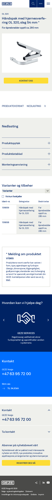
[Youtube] (48, 482)
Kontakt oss (26, 80)
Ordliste (34, 494)
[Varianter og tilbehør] (26, 191)
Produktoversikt (13, 106)
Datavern (29, 491)
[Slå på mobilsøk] (40, 3)
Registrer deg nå (26, 463)
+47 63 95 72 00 (16, 373)
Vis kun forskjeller (13, 196)
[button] (2, 320)
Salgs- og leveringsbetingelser (13, 491)
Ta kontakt (8, 431)
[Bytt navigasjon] (48, 3)
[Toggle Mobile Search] (33, 3)
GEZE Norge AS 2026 (9, 488)
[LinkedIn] (43, 482)
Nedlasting (34, 106)
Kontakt (7, 410)
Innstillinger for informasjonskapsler (15, 494)
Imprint (41, 494)
